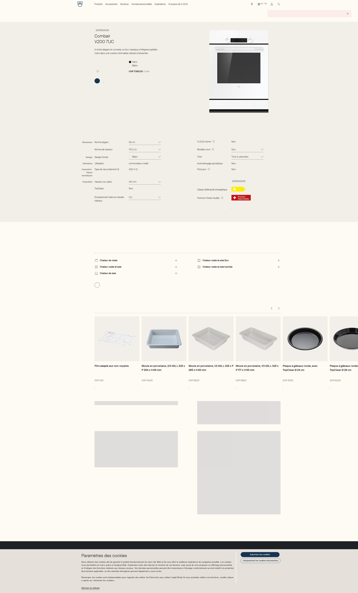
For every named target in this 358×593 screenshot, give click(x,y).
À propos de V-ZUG (178, 4)
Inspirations (160, 4)
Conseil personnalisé (141, 4)
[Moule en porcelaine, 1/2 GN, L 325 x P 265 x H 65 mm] (211, 338)
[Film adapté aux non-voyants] (117, 338)
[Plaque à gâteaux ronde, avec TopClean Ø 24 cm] (305, 338)
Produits (98, 4)
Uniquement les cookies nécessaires (260, 560)
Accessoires (111, 4)
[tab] (100, 250)
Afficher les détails (90, 588)
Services (124, 4)
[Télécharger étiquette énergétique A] (238, 190)
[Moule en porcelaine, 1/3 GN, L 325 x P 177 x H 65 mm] (258, 338)
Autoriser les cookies (260, 554)
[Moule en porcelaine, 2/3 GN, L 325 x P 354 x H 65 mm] (164, 338)
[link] (252, 5)
